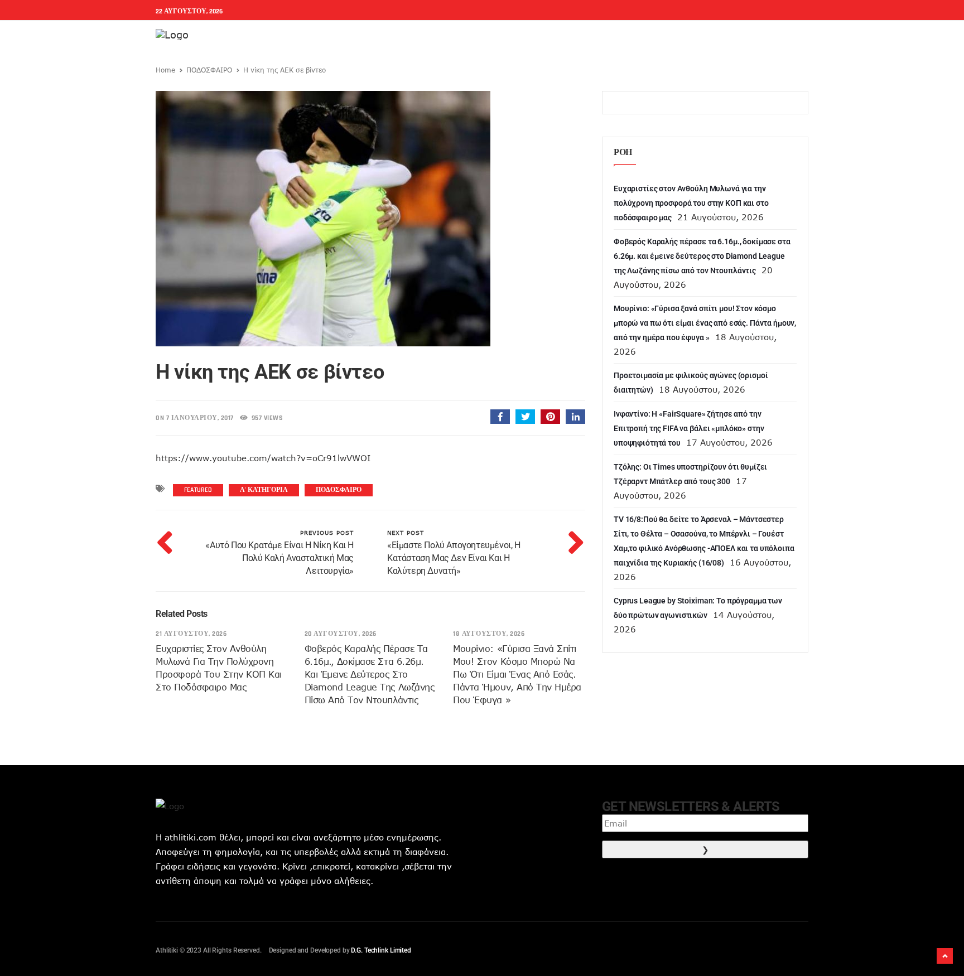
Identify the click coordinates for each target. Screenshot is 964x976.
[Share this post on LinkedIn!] (575, 416)
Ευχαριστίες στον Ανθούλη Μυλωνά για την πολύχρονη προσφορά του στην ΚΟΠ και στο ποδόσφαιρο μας (691, 203)
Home (165, 70)
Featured (198, 490)
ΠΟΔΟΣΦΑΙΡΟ (209, 70)
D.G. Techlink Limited (381, 950)
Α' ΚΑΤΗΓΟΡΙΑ (264, 490)
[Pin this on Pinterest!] (550, 416)
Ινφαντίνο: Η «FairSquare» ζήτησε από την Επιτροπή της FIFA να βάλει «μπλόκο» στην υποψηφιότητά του (689, 428)
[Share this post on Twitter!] (525, 416)
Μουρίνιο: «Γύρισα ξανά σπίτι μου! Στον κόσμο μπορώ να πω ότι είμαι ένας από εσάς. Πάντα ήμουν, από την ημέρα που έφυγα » (517, 674)
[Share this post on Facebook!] (500, 416)
